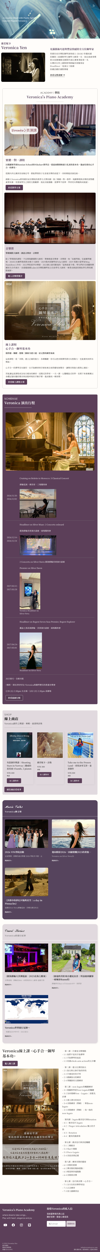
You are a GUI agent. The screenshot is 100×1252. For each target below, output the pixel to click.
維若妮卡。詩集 (44, 762)
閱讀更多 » (8, 860)
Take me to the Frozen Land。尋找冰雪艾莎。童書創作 (80, 765)
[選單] (94, 6)
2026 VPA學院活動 (14, 852)
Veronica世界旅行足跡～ (17, 1027)
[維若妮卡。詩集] (50, 745)
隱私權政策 (77, 1249)
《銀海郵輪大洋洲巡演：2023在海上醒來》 (26, 976)
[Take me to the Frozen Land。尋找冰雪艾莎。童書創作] (80, 745)
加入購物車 (14, 780)
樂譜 (8, 776)
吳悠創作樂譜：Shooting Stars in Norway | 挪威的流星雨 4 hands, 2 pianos (19, 765)
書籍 (38, 769)
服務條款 (86, 1249)
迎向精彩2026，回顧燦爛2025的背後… (71, 852)
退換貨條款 (94, 1249)
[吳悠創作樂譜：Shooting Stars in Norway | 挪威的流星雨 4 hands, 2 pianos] (19, 745)
